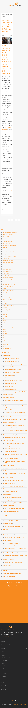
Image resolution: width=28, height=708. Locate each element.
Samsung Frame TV (8, 305)
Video (4, 320)
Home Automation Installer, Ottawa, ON (16, 406)
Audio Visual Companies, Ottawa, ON (15, 413)
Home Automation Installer (11, 403)
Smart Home (6, 243)
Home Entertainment (9, 267)
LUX (3, 668)
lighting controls (7, 271)
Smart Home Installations (10, 252)
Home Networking (8, 286)
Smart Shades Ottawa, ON (13, 497)
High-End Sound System (12, 372)
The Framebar (7, 258)
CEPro (4, 337)
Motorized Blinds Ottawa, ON (14, 480)
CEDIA (4, 335)
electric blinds (7, 269)
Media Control (7, 342)
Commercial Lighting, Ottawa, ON (15, 437)
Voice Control (6, 312)
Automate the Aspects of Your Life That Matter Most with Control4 (7, 26)
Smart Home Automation (10, 232)
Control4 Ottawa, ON (8, 35)
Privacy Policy (23, 704)
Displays (5, 340)
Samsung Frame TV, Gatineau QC (13, 573)
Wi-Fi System (7, 540)
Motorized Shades (8, 234)
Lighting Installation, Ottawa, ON (15, 419)
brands (4, 655)
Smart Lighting (7, 310)
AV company (6, 297)
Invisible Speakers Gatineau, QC (14, 508)
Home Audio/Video (8, 264)
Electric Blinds (7, 237)
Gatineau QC (6, 303)
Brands (3, 651)
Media (4, 329)
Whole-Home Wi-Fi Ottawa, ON (14, 486)
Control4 (4, 34)
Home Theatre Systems (9, 256)
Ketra (4, 249)
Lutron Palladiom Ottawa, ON (14, 468)
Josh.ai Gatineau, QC (11, 491)
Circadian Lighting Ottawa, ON (14, 443)
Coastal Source (6, 657)
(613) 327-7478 (5, 636)
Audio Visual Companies (10, 410)
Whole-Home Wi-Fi (9, 483)
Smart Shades (7, 494)
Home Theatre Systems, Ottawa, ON (16, 555)
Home (3, 641)
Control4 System (8, 446)
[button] (2, 4)
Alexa (4, 331)
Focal (3, 671)
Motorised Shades (8, 260)
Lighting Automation (11, 361)
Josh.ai (4, 282)
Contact (3, 689)
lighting (5, 247)
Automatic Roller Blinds (10, 428)
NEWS (4, 301)
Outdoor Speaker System (10, 458)
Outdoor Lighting (8, 327)
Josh (3, 663)
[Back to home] (14, 4)
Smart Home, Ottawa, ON (12, 568)
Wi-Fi (4, 288)
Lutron (4, 239)
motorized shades (8, 277)
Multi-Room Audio (8, 299)
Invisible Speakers (8, 262)
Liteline (5, 307)
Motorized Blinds (10, 378)
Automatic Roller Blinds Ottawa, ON (16, 430)
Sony (4, 322)
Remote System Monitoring (13, 364)
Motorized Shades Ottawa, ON (14, 400)
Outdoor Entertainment (12, 358)
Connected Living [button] (6, 645)
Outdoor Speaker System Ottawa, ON (15, 462)
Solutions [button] (3, 648)
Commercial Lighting (9, 434)
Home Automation (11, 383)
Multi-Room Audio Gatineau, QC (14, 537)
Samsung (5, 344)
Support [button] (3, 685)
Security (5, 346)
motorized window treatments (11, 280)
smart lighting (7, 273)
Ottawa (5, 292)
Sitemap (16, 704)
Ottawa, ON (6, 355)
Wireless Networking (9, 284)
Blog (2, 682)
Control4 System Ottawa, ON (13, 448)
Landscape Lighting (11, 389)
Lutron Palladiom (8, 465)
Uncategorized (7, 394)
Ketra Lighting (9, 375)
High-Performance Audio (10, 471)
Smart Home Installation (12, 369)
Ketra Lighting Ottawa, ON (13, 503)
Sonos (4, 325)
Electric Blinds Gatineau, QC (13, 526)
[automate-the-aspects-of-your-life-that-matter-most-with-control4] (7, 40)
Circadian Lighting (8, 440)
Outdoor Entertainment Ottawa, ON (16, 454)
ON (3, 295)
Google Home (7, 348)
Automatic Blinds (10, 366)
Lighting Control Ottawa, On (13, 562)
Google (5, 333)
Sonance (4, 673)
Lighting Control (7, 241)
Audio (4, 318)
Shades (5, 314)
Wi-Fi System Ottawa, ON (12, 543)
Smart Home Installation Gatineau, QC (15, 549)
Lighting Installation (9, 416)
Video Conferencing (8, 290)
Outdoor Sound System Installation (15, 392)
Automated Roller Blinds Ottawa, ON (15, 514)
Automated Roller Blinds (10, 245)
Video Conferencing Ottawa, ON (14, 425)
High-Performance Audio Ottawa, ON (15, 474)
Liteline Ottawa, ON (11, 532)
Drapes (5, 316)
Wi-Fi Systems (7, 275)
